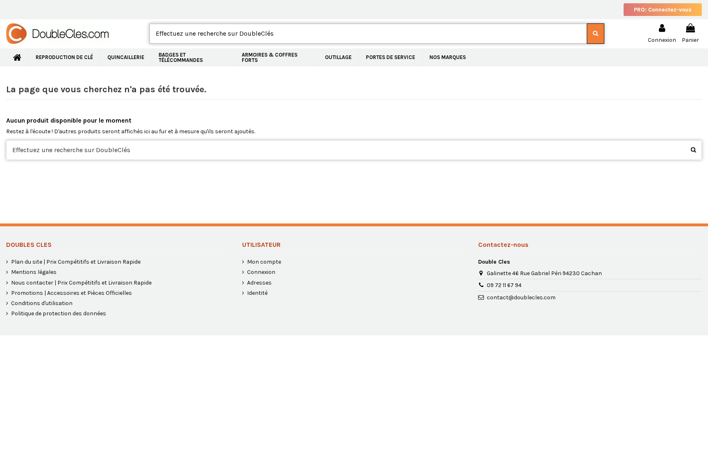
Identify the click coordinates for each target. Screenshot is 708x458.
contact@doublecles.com (521, 297)
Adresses (259, 282)
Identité (257, 292)
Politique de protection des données (58, 313)
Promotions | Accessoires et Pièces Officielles (71, 292)
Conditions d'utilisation (42, 303)
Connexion (261, 272)
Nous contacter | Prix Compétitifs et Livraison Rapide (81, 282)
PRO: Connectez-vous (663, 9)
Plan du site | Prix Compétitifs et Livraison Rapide (76, 261)
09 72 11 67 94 (504, 285)
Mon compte (264, 261)
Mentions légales (34, 272)
